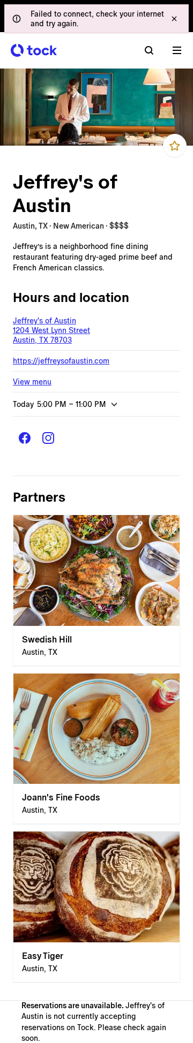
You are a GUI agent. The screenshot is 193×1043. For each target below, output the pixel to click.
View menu (32, 381)
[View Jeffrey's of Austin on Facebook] (24, 438)
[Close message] (174, 18)
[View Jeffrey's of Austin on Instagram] (48, 438)
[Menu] (177, 50)
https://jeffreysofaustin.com (61, 361)
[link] (96, 591)
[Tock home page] (34, 50)
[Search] (149, 50)
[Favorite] (175, 145)
